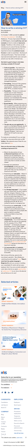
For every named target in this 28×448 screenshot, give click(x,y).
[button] (25, 2)
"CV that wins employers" (8, 37)
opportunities (22, 269)
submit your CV (7, 271)
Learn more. (19, 437)
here (11, 143)
